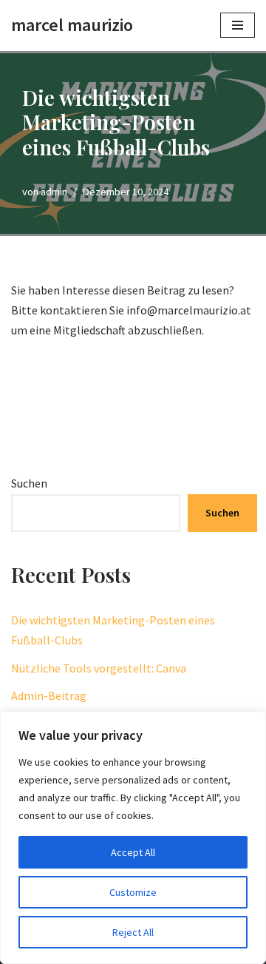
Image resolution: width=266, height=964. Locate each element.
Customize (133, 892)
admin (54, 191)
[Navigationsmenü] (237, 25)
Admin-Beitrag (48, 695)
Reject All (133, 932)
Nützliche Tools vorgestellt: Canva (98, 668)
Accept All (133, 852)
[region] (133, 837)
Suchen (29, 483)
